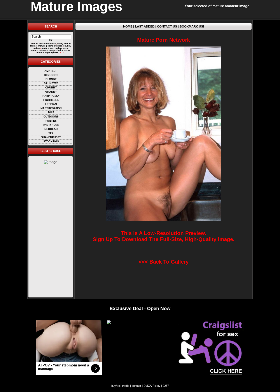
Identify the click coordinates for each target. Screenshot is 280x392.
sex (51, 133)
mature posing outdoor (50, 46)
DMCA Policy (152, 385)
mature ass (48, 48)
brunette (51, 83)
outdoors (51, 116)
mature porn (61, 48)
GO (50, 40)
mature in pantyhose (47, 52)
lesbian (51, 104)
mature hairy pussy (59, 50)
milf (51, 112)
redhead (51, 129)
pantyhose (51, 124)
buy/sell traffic (120, 385)
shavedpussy (51, 137)
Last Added (144, 26)
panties (51, 120)
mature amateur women (43, 43)
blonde (51, 79)
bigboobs (51, 75)
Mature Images (76, 6)
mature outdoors (39, 50)
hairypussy (51, 95)
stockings (51, 141)
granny (51, 91)
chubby (51, 87)
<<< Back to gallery (164, 262)
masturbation (51, 108)
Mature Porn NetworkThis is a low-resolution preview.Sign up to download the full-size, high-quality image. (163, 139)
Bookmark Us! (192, 26)
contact (136, 385)
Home (127, 26)
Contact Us (167, 26)
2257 (166, 385)
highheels (51, 100)
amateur (51, 71)
